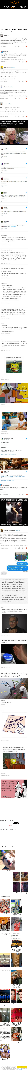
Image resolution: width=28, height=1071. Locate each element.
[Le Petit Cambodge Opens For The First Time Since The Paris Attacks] (16, 1021)
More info (20, 1069)
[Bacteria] (5, 912)
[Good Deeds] (5, 1040)
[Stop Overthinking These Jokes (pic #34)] (14, 776)
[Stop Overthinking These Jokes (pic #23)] (14, 454)
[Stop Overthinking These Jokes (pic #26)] (14, 525)
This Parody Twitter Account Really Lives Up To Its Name (16, 950)
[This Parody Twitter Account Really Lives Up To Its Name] (16, 948)
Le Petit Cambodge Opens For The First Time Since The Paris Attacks (16, 1024)
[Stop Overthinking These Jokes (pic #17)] (14, 319)
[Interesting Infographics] (5, 1002)
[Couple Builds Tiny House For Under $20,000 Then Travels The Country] (16, 983)
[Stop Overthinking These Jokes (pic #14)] (14, 264)
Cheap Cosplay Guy (21, 893)
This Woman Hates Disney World (16, 932)
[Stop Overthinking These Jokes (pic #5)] (14, 117)
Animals (7, 6)
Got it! (22, 1066)
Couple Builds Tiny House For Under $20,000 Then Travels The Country (16, 986)
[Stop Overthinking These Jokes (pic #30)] (14, 636)
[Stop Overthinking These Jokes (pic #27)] (14, 548)
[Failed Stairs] (16, 967)
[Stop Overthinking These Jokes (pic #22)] (14, 434)
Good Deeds (5, 1042)
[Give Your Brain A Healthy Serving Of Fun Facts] (5, 931)
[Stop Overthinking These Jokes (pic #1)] (14, 47)
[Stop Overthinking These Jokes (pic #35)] (14, 798)
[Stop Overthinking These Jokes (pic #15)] (14, 279)
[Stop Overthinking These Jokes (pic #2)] (14, 63)
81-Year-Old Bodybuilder (5, 1059)
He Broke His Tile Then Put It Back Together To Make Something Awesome (5, 1024)
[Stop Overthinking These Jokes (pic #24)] (14, 481)
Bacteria (5, 913)
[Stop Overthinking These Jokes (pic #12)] (14, 231)
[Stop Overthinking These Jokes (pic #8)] (14, 173)
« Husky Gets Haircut (6, 871)
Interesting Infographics (5, 1004)
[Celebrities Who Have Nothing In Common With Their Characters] (16, 1002)
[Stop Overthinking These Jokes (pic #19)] (14, 351)
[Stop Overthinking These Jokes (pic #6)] (14, 144)
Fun (7, 8)
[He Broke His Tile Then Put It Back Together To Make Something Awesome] (5, 1021)
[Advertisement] (14, 18)
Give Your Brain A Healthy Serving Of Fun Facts (5, 933)
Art (13, 6)
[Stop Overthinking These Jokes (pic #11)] (14, 216)
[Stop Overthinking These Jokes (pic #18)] (14, 335)
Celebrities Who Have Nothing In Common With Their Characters (16, 1005)
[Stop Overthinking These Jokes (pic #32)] (14, 706)
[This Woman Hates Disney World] (16, 931)
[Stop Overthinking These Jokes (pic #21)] (14, 406)
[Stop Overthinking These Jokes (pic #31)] (14, 668)
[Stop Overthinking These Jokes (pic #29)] (14, 603)
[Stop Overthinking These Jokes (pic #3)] (14, 82)
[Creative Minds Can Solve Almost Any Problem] (16, 912)
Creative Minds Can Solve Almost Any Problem (16, 914)
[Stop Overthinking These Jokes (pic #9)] (14, 187)
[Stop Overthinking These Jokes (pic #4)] (14, 99)
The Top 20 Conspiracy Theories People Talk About (5, 969)
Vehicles (21, 8)
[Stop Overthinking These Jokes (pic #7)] (14, 159)
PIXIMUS (14, 1)
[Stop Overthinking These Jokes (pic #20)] (14, 380)
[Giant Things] (16, 1040)
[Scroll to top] (23, 1064)
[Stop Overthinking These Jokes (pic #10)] (14, 202)
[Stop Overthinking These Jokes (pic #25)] (14, 495)
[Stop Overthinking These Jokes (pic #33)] (14, 741)
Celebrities (21, 6)
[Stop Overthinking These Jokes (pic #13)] (14, 245)
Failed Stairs (16, 968)
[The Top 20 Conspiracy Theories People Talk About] (5, 967)
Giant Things (16, 1042)
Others (13, 8)
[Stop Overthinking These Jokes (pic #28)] (14, 575)
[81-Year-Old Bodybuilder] (5, 1057)
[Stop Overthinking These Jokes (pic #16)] (14, 304)
